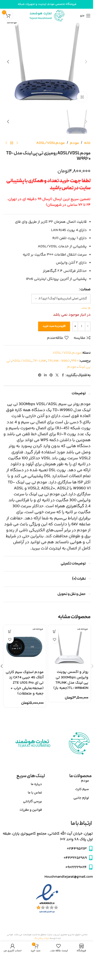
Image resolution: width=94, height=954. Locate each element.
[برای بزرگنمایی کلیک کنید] (82, 97)
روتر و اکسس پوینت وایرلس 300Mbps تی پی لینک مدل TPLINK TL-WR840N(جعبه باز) (70, 680)
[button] (86, 61)
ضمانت (85, 289)
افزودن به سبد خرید (54, 326)
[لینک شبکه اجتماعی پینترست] (51, 375)
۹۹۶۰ (75, 361)
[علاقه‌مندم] (54, 639)
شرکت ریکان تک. (42, 938)
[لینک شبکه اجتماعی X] (57, 375)
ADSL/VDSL (21, 361)
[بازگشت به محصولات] (11, 143)
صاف (84, 308)
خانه (87, 143)
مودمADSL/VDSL (50, 143)
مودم (74, 143)
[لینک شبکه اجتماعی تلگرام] (40, 375)
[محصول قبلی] (17, 143)
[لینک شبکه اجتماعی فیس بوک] (62, 375)
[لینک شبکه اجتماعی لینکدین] (45, 375)
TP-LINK (39, 361)
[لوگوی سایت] (47, 15)
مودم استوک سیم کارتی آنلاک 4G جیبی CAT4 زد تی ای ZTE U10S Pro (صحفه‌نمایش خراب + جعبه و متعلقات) (25, 683)
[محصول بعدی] (6, 143)
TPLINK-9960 (59, 361)
